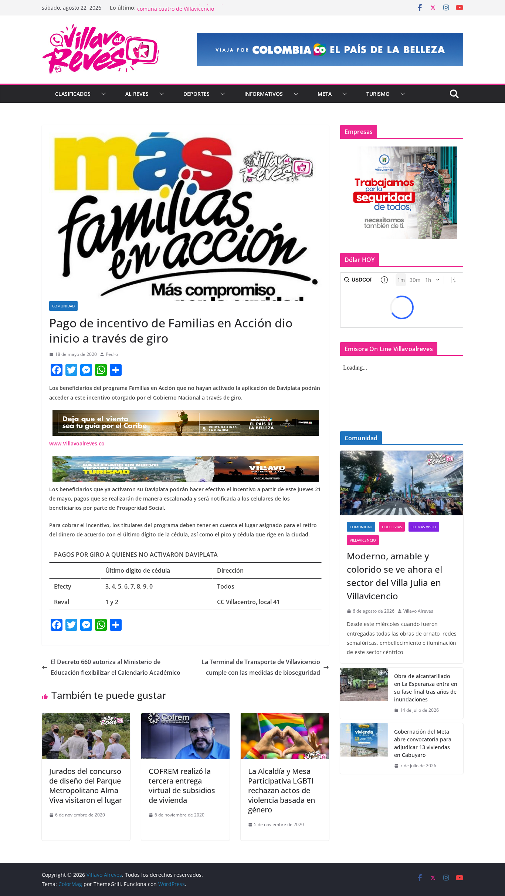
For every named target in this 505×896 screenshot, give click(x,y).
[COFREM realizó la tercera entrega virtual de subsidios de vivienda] (185, 718)
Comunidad (63, 306)
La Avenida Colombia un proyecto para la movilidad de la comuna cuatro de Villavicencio (207, 11)
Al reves (137, 93)
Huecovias (392, 526)
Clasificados (73, 93)
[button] (102, 94)
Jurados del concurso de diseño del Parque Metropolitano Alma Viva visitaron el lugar (85, 785)
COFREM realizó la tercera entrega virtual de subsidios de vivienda (182, 785)
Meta (325, 93)
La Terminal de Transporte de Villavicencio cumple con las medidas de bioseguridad (260, 667)
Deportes (196, 93)
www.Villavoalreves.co (77, 443)
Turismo (378, 93)
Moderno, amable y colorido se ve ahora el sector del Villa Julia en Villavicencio (394, 576)
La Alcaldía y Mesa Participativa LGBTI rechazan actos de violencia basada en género (281, 790)
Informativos (263, 93)
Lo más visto (423, 526)
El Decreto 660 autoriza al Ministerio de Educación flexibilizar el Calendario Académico (115, 667)
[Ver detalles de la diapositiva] (330, 49)
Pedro (112, 354)
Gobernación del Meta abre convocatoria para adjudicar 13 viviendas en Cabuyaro (422, 743)
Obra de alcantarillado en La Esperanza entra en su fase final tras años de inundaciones (425, 688)
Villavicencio (363, 540)
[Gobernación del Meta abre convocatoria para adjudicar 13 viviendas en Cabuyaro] (364, 748)
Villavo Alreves (418, 611)
